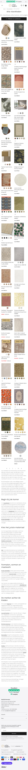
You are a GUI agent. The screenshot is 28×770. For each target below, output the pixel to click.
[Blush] (7, 164)
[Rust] (11, 284)
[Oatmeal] (7, 378)
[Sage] (11, 378)
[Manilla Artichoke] (17, 212)
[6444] (24, 138)
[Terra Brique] (11, 188)
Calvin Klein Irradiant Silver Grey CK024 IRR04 (20, 333)
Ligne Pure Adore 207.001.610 (5, 357)
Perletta (3, 646)
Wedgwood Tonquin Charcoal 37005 (19, 167)
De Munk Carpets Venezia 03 (5, 333)
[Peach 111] (11, 238)
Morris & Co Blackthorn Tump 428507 (7, 435)
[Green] (17, 89)
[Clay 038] (2, 238)
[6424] (22, 138)
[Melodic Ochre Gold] (22, 212)
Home (4, 8)
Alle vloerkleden (9, 8)
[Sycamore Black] (7, 212)
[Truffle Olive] (20, 212)
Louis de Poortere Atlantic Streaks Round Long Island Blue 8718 (20, 460)
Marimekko (4, 635)
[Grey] (21, 164)
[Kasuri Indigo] (15, 212)
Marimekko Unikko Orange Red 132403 (6, 407)
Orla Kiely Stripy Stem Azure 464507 (6, 217)
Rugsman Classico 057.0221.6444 (19, 144)
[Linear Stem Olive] (4, 212)
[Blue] (19, 164)
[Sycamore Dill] (9, 212)
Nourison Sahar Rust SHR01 (6, 287)
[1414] (15, 138)
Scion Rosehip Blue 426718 (19, 238)
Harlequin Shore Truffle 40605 (20, 38)
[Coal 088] (7, 238)
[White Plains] (23, 113)
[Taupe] (9, 354)
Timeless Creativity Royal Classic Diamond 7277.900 (20, 68)
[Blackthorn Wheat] (10, 432)
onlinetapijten (17, 746)
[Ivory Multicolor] (9, 284)
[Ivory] (11, 456)
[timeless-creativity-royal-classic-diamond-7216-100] (15, 62)
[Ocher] (9, 113)
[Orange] (6, 62)
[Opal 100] (9, 238)
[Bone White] (2, 378)
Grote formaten (12, 574)
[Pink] (7, 308)
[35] (20, 262)
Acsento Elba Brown (6, 458)
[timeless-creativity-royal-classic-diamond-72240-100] (22, 62)
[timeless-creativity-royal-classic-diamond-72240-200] (24, 62)
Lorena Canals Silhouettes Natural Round (19, 189)
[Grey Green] (9, 138)
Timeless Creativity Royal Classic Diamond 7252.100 (20, 411)
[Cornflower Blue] (4, 378)
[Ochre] (9, 378)
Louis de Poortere (5, 613)
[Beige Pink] (9, 62)
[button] (1, 2)
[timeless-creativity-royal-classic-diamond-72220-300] (20, 62)
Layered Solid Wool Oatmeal (5, 384)
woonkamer (6, 503)
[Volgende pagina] (21, 468)
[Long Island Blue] (20, 456)
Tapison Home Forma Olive (6, 167)
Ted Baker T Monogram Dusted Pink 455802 (7, 311)
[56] (23, 262)
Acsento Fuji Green (6, 115)
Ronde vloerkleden (5, 570)
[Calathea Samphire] (24, 212)
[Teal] (9, 38)
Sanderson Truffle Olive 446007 (20, 217)
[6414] (20, 138)
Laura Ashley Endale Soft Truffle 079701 (7, 263)
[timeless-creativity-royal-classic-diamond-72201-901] (17, 62)
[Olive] (6, 38)
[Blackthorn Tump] (7, 432)
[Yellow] (24, 89)
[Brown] (6, 456)
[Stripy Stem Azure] (2, 212)
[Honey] (11, 62)
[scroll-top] (26, 763)
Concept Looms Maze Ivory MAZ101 (19, 284)
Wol (2, 550)
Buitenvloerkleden (5, 519)
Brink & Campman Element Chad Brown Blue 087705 (6, 142)
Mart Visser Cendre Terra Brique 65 (7, 191)
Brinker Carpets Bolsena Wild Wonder (20, 435)
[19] (18, 262)
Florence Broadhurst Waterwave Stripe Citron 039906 (20, 312)
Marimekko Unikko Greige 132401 (6, 65)
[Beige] (4, 62)
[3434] (17, 138)
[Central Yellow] (18, 113)
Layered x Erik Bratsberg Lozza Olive (7, 41)
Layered (24, 652)
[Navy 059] (4, 238)
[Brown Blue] (6, 138)
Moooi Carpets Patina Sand (19, 355)
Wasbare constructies (6, 540)
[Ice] (6, 354)
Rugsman (9, 603)
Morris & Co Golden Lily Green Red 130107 (7, 90)
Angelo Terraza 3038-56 (20, 265)
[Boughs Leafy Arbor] (5, 432)
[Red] (19, 89)
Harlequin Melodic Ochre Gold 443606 (20, 384)
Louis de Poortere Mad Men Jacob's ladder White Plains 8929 (19, 117)
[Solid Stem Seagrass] (11, 212)
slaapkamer (11, 511)
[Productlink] (7, 34)
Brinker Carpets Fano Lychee (19, 92)
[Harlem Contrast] (20, 113)
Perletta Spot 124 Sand (6, 242)
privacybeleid (3, 739)
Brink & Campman (5, 624)
